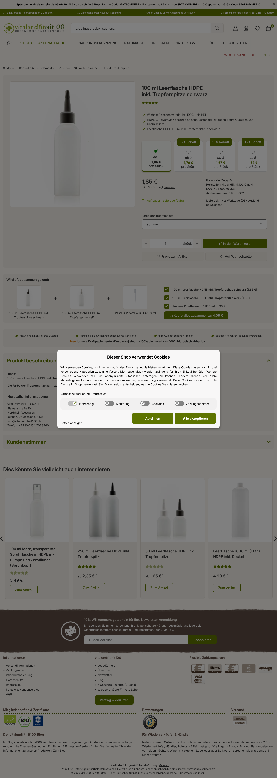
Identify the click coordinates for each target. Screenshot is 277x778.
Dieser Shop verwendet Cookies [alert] (138, 357)
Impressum (99, 393)
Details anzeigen (71, 423)
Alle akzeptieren (195, 418)
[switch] (72, 403)
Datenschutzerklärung (75, 393)
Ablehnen (152, 418)
